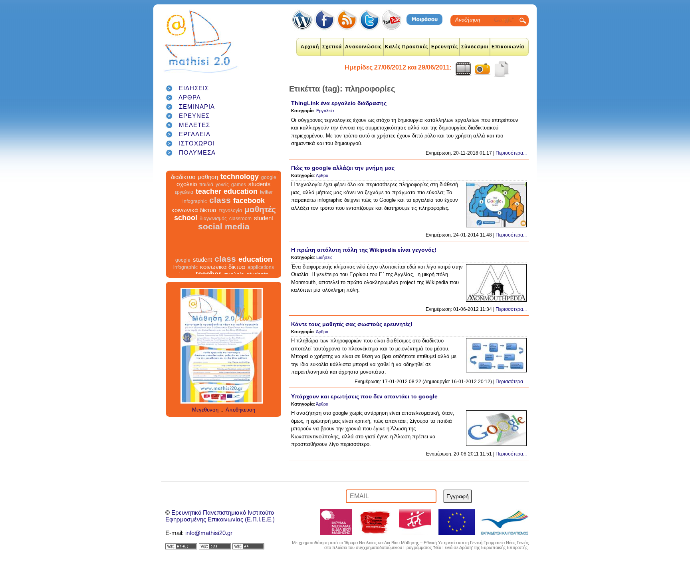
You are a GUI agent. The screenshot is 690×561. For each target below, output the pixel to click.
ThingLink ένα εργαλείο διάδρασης (339, 103)
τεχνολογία (230, 219)
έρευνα (230, 177)
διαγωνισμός (213, 227)
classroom (240, 227)
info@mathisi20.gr (208, 532)
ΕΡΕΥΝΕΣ (194, 115)
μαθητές (260, 217)
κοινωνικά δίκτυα (193, 218)
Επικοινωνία (508, 47)
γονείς (222, 193)
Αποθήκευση (240, 410)
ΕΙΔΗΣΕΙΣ (194, 88)
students (259, 192)
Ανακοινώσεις (363, 47)
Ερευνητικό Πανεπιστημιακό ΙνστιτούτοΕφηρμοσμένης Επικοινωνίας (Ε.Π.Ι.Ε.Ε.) (220, 516)
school (185, 226)
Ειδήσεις (324, 257)
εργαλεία (184, 200)
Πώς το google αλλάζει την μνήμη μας (343, 168)
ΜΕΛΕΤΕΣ (194, 124)
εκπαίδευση (197, 176)
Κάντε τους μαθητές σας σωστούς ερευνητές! (351, 324)
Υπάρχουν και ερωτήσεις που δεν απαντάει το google (364, 396)
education (241, 199)
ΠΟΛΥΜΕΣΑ (197, 152)
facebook (249, 209)
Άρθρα (322, 175)
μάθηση (208, 185)
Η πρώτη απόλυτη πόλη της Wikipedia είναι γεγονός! (363, 250)
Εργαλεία (325, 110)
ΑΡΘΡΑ (189, 97)
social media (224, 235)
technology (239, 185)
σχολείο (186, 192)
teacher (208, 199)
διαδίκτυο (183, 185)
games (238, 193)
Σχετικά (332, 47)
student (263, 226)
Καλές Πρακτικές (406, 47)
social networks (257, 177)
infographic (194, 209)
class (220, 208)
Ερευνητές (444, 47)
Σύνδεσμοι (474, 47)
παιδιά (206, 193)
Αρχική (310, 47)
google (268, 185)
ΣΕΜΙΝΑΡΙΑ (197, 106)
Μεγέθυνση (205, 410)
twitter (266, 200)
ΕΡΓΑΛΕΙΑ (194, 134)
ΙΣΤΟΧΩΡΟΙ (197, 143)
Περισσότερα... (511, 153)
